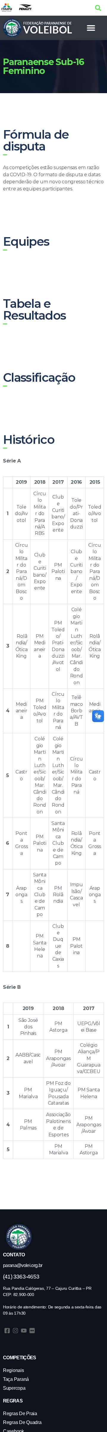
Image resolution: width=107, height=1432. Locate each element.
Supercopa (14, 1388)
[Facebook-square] (7, 1330)
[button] (98, 8)
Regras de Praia (20, 1413)
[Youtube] (24, 1330)
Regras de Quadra (22, 1422)
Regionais (13, 1370)
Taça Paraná (16, 1379)
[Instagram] (15, 1330)
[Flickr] (32, 1330)
